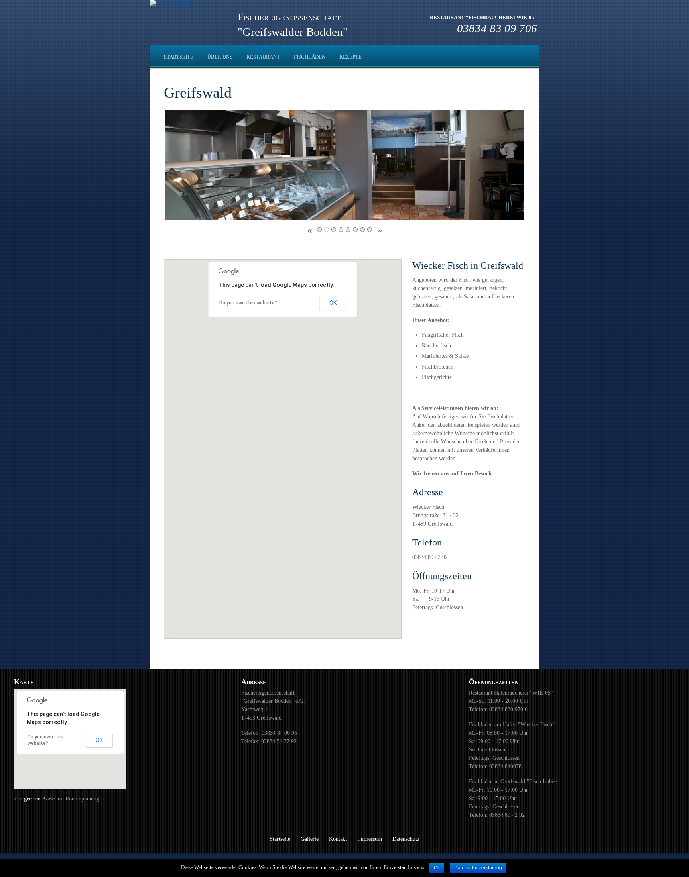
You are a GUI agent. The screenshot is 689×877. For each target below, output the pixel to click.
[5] (348, 229)
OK (333, 303)
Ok (437, 868)
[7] (362, 229)
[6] (355, 229)
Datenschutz (405, 839)
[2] (326, 229)
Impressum (369, 839)
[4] (341, 229)
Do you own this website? (248, 303)
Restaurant (263, 57)
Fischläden (309, 57)
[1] (319, 229)
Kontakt (338, 839)
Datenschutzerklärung (478, 868)
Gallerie (310, 839)
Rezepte (350, 57)
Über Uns (219, 57)
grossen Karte (40, 799)
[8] (369, 229)
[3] (333, 229)
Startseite (178, 57)
